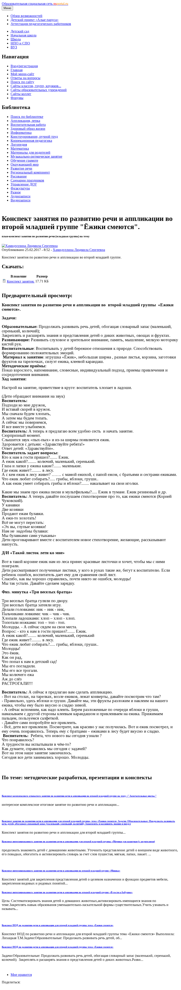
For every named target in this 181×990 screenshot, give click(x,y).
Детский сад (20, 31)
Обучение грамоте (24, 160)
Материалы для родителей (30, 152)
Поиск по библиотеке (27, 117)
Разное (16, 192)
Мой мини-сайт (22, 74)
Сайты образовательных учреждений (39, 90)
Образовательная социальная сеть (35, 4)
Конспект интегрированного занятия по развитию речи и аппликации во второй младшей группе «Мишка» (61, 870)
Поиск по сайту (22, 82)
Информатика (21, 132)
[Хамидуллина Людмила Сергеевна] (30, 246)
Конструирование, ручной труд (34, 136)
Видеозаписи (20, 200)
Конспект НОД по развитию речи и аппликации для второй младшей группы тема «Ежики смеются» (57, 925)
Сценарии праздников (27, 180)
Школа (16, 39)
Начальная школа (23, 35)
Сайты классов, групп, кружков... (36, 86)
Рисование (19, 176)
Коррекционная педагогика (31, 140)
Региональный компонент (30, 172)
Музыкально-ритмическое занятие (36, 156)
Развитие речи (21, 168)
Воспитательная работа (28, 124)
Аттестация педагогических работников (41, 24)
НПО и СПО (20, 43)
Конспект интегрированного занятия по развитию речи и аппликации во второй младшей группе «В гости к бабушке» (67, 892)
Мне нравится (21, 975)
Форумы (17, 98)
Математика (20, 148)
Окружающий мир (25, 164)
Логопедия (19, 144)
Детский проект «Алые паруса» (34, 20)
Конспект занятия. (20, 281)
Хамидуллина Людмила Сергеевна (79, 250)
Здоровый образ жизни (28, 128)
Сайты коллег (21, 94)
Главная (17, 70)
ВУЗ (14, 47)
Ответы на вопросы (25, 78)
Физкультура (20, 188)
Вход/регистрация (24, 66)
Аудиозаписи (20, 196)
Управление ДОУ (24, 184)
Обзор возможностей (26, 16)
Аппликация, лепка (25, 121)
